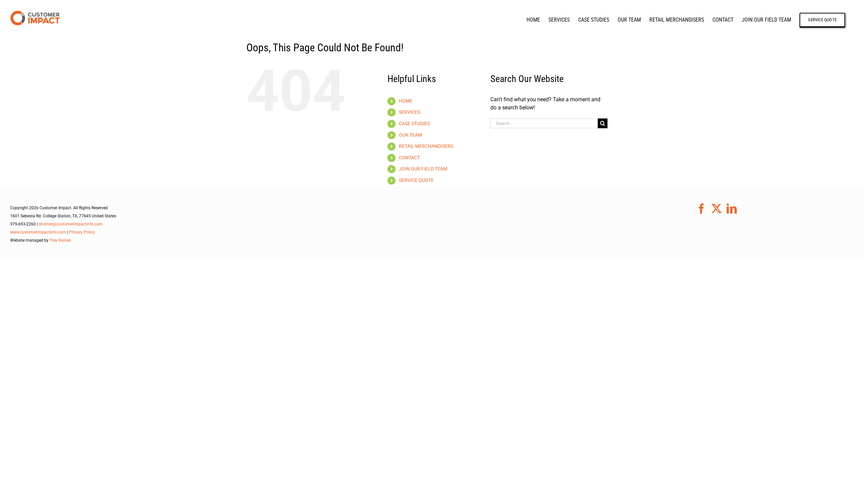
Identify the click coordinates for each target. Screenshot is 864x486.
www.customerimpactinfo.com (38, 232)
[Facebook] (701, 209)
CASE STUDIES (414, 123)
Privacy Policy (82, 232)
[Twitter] (716, 209)
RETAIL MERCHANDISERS (426, 146)
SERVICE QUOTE (416, 180)
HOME (405, 101)
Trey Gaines (60, 240)
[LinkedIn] (732, 209)
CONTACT (409, 157)
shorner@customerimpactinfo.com (71, 224)
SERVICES (409, 112)
